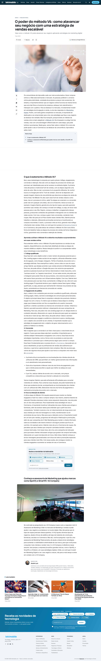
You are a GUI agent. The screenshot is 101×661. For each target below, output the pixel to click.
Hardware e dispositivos (42, 652)
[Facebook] (5, 644)
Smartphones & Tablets (41, 641)
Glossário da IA (77, 2)
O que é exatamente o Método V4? (36, 137)
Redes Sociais (54, 641)
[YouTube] (10, 644)
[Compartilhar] (32, 39)
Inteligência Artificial (51, 2)
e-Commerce (59, 343)
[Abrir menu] (2, 2)
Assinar (68, 465)
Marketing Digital (69, 225)
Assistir (33, 2)
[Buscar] (86, 2)
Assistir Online (70, 641)
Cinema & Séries (40, 643)
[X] (12, 644)
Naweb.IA (82, 658)
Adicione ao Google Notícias (78, 39)
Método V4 (50, 120)
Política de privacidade (43, 468)
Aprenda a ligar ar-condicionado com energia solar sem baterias (38, 595)
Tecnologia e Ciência (56, 648)
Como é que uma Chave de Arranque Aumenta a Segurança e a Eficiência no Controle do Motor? (15, 596)
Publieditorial (24, 17)
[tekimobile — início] (12, 2)
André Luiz (34, 563)
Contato (84, 641)
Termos (84, 645)
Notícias (23, 2)
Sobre (83, 638)
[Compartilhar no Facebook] (16, 99)
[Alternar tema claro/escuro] (89, 2)
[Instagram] (8, 644)
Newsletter (95, 2)
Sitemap (69, 648)
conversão (29, 353)
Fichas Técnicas (40, 2)
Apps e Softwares (40, 638)
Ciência (64, 2)
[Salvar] (36, 39)
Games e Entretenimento (42, 648)
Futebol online (39, 650)
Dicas (27, 2)
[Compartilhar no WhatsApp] (16, 102)
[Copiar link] (16, 113)
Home (68, 638)
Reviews (69, 2)
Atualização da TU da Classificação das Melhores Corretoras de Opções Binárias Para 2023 (84, 596)
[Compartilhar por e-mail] (16, 110)
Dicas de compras (55, 638)
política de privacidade (70, 627)
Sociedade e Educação (57, 650)
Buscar (68, 643)
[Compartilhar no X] (16, 95)
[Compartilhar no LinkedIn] (16, 106)
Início (16, 17)
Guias (59, 2)
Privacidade (85, 643)
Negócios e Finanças (56, 645)
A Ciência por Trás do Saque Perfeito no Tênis (60, 595)
